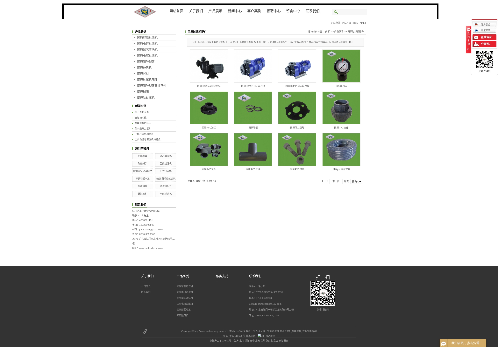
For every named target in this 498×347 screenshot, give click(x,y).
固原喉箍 (253, 127)
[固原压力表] (341, 66)
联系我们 (313, 11)
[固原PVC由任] (341, 107)
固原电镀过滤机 (147, 43)
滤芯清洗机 (166, 156)
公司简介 (146, 286)
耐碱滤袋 (142, 156)
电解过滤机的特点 (144, 134)
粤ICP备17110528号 (234, 336)
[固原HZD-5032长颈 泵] (209, 66)
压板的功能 (140, 117)
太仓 (257, 340)
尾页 (346, 181)
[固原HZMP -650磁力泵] (297, 66)
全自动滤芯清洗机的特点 (147, 139)
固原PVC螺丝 (297, 169)
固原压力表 (341, 86)
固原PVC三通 (253, 169)
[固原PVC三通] (253, 149)
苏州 (286, 340)
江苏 (236, 340)
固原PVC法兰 (209, 127)
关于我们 (196, 11)
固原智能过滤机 (147, 37)
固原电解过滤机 (147, 55)
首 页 (327, 31)
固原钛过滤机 (146, 97)
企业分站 (335, 23)
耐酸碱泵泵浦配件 (142, 171)
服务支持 (222, 276)
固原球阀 (143, 91)
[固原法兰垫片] (297, 107)
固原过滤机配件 (147, 79)
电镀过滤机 (166, 171)
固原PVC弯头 (209, 169)
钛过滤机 (142, 194)
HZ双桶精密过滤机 (165, 178)
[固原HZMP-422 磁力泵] (253, 66)
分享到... (486, 44)
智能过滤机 (166, 163)
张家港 (269, 340)
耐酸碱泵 (142, 186)
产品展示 (215, 11)
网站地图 (346, 23)
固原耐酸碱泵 (146, 61)
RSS (355, 23)
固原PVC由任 (341, 127)
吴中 (252, 340)
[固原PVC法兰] (209, 107)
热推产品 (214, 340)
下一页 (335, 181)
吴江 (281, 340)
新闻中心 (235, 11)
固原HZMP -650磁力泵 (297, 86)
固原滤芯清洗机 (147, 49)
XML (362, 23)
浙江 (247, 340)
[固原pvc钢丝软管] (341, 149)
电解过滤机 (166, 194)
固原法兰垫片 (297, 127)
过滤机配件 (166, 186)
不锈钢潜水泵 (143, 178)
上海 (241, 340)
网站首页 (176, 11)
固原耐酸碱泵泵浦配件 (151, 85)
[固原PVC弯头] (209, 149)
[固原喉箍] (253, 107)
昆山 (275, 340)
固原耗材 (143, 73)
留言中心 (293, 11)
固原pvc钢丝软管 (341, 169)
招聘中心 (274, 11)
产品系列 (183, 276)
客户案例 (254, 11)
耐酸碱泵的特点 (143, 123)
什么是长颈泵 (142, 112)
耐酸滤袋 (142, 163)
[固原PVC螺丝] (297, 149)
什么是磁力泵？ (143, 128)
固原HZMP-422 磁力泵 (253, 86)
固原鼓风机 (144, 67)
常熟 (262, 340)
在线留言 (486, 37)
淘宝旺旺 (485, 30)
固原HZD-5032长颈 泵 (209, 86)
